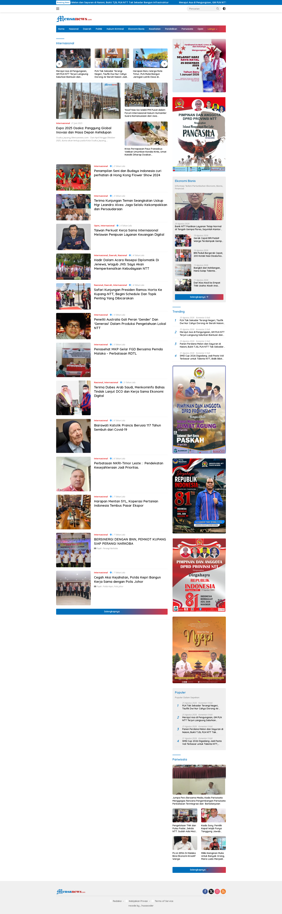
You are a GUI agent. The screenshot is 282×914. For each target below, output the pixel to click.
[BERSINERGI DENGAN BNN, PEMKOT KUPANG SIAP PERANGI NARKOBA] (73, 550)
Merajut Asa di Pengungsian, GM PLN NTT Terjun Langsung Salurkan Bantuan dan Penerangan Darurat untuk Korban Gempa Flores (192, 2)
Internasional (63, 123)
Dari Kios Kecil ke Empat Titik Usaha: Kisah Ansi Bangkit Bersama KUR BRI (208, 284)
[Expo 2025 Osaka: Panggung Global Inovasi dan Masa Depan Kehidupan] (88, 101)
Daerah (87, 28)
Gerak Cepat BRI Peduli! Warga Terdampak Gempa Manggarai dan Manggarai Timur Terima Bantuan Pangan (208, 240)
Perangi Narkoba (110, 548)
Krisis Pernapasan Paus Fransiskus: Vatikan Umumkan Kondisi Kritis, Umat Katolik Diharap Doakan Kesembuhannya (145, 151)
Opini (200, 28)
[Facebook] (205, 892)
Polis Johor (118, 586)
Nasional (73, 28)
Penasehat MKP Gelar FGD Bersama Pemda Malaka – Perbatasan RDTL (128, 351)
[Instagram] (217, 892)
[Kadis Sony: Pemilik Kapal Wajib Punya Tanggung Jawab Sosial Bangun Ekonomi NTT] (213, 815)
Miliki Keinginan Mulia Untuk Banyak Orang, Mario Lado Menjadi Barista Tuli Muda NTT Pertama (213, 856)
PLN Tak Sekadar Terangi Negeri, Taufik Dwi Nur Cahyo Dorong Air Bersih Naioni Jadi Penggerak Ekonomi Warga (111, 74)
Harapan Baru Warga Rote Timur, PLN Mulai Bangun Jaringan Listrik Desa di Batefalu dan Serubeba (147, 74)
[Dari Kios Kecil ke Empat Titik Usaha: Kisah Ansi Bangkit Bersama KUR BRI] (183, 285)
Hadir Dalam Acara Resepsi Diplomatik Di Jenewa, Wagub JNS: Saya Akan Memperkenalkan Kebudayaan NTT (126, 264)
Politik (99, 28)
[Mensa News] (74, 18)
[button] (217, 8)
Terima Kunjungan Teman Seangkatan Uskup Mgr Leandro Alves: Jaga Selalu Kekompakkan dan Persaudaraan (130, 204)
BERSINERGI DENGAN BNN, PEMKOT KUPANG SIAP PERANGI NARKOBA (130, 541)
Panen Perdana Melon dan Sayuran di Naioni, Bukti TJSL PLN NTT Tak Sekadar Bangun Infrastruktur (202, 345)
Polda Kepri (108, 586)
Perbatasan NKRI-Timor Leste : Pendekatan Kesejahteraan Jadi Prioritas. (128, 465)
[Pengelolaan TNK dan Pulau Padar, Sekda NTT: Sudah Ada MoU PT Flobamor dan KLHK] (184, 815)
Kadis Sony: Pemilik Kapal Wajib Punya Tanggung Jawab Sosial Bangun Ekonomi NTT (211, 828)
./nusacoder (147, 905)
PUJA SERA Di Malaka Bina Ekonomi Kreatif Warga (184, 856)
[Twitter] (211, 892)
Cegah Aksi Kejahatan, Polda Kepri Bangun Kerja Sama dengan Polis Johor (127, 579)
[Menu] (58, 8)
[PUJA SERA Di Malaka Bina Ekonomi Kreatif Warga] (184, 843)
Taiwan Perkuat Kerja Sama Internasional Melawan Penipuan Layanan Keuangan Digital (129, 232)
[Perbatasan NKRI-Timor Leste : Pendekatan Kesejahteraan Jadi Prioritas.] (73, 474)
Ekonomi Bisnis (136, 28)
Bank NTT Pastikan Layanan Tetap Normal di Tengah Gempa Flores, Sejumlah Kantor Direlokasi (198, 228)
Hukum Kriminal (115, 28)
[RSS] (223, 892)
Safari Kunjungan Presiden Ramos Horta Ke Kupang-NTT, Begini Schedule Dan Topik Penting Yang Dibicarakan (128, 294)
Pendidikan (171, 28)
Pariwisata (187, 28)
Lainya (211, 28)
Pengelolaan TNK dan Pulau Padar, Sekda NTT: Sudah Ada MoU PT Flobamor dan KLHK (184, 828)
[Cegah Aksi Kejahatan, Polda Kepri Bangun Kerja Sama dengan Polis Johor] (73, 588)
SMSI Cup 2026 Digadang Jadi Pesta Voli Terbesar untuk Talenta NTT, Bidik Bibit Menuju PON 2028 (202, 357)
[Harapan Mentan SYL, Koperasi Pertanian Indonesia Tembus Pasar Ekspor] (73, 512)
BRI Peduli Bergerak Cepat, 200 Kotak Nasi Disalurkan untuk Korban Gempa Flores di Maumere (208, 254)
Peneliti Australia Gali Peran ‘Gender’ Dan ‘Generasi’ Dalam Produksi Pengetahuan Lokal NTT (130, 323)
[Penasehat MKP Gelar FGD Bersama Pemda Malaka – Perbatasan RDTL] (73, 360)
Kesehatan (155, 28)
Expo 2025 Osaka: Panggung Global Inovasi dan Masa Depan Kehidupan (83, 130)
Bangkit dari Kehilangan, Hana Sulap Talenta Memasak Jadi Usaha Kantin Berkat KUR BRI (207, 269)
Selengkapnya (112, 611)
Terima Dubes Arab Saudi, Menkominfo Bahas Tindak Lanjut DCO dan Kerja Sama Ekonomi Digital (129, 391)
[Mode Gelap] (224, 8)
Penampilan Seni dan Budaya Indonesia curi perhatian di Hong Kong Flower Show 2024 (127, 173)
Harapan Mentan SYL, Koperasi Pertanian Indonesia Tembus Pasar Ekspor (126, 503)
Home (61, 28)
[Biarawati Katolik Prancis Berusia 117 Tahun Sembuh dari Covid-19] (73, 436)
